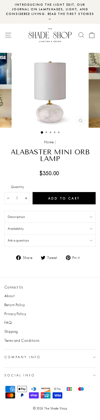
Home (49, 142)
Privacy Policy (15, 314)
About (9, 296)
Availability (16, 228)
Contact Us (13, 287)
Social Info (19, 375)
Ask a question (18, 240)
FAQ (8, 322)
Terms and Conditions (21, 340)
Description (16, 217)
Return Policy (14, 305)
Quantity (17, 187)
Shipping (11, 331)
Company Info (22, 357)
